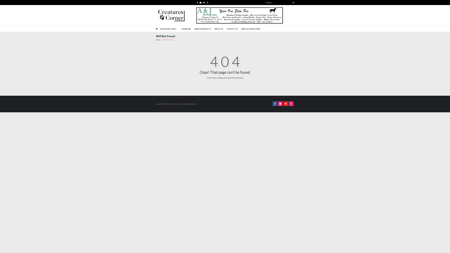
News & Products (203, 29)
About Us (218, 29)
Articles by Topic (168, 29)
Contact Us (232, 29)
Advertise (186, 29)
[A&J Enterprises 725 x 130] (239, 15)
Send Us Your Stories (250, 29)
